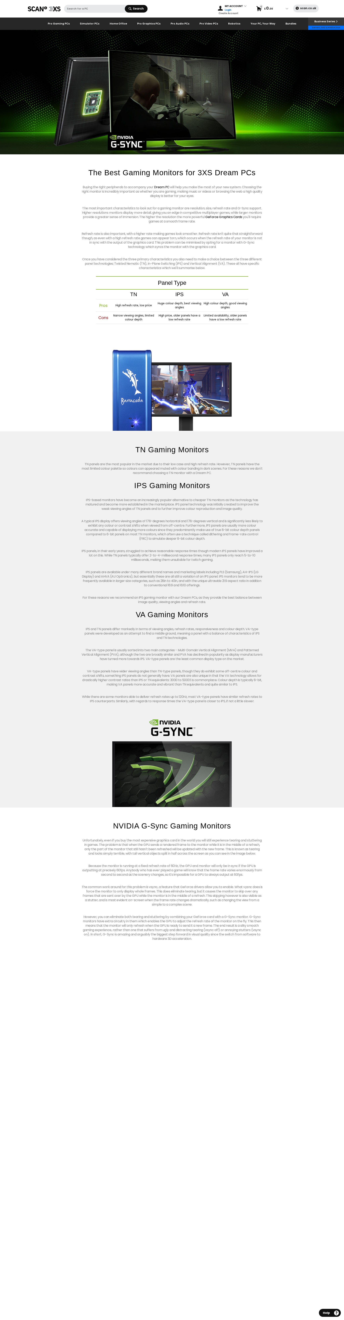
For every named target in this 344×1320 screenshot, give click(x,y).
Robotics (234, 23)
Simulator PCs (89, 23)
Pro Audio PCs (180, 23)
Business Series (324, 21)
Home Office (118, 23)
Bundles (290, 23)
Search (138, 9)
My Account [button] (234, 6)
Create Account (228, 13)
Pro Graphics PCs (148, 23)
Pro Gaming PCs (59, 23)
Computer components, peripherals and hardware (45, 12)
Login (228, 10)
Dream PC (161, 187)
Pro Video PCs (208, 23)
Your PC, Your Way (263, 23)
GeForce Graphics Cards (223, 217)
